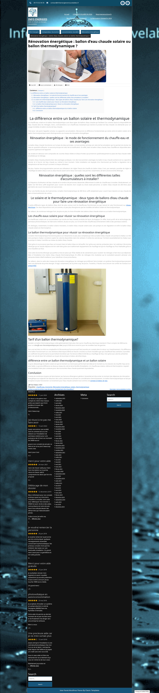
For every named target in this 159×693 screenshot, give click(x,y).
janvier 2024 (59, 405)
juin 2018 (58, 504)
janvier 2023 (59, 424)
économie (48, 387)
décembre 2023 (60, 408)
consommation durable (70, 32)
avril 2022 (58, 436)
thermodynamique (82, 387)
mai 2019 (58, 488)
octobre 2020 (59, 471)
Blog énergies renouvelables (77, 18)
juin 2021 (58, 459)
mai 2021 (58, 462)
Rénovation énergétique (90, 32)
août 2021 (58, 455)
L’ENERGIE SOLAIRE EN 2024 (82, 14)
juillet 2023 (59, 412)
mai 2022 (58, 433)
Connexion (85, 398)
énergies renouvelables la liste (120, 389)
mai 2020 (58, 476)
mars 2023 (59, 419)
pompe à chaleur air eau (98, 381)
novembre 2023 (60, 410)
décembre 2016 (60, 507)
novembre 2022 (60, 429)
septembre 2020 (60, 474)
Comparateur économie (50, 32)
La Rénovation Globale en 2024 (101, 18)
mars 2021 (59, 466)
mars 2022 (59, 438)
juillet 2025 (59, 400)
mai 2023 (58, 415)
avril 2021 (58, 464)
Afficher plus (36, 519)
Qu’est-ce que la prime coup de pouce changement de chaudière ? (51, 389)
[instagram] (122, 3)
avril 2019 (58, 490)
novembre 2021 (60, 448)
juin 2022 (58, 431)
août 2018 (58, 502)
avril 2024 (58, 403)
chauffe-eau (40, 387)
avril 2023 (58, 417)
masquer (40, 90)
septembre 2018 (60, 499)
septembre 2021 (60, 452)
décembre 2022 (60, 426)
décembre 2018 (60, 497)
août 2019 (58, 481)
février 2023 (59, 422)
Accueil (66, 14)
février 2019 (59, 495)
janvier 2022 (59, 443)
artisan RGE (32, 266)
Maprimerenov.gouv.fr (104, 14)
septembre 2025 (60, 398)
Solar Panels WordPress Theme (71, 690)
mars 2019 (59, 492)
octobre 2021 (59, 450)
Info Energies (37, 19)
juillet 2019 (59, 483)
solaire (73, 387)
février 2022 (59, 441)
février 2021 (59, 469)
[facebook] (127, 3)
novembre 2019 (60, 478)
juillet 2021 (59, 457)
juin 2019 (58, 485)
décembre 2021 (60, 445)
